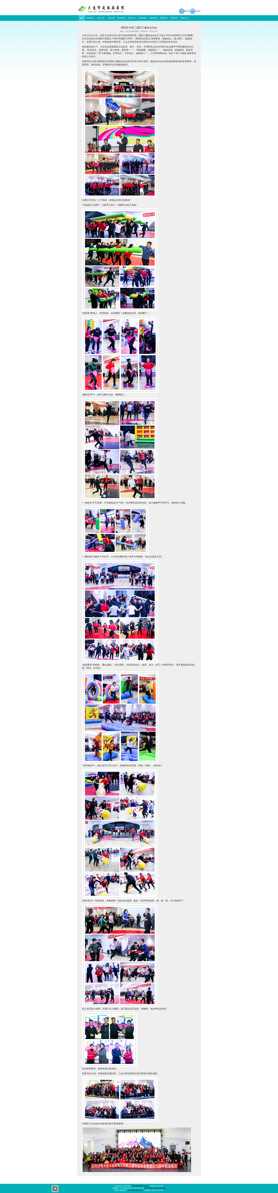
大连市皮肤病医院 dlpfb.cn (140, 1186)
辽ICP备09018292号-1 (135, 1190)
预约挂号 (187, 11)
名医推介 (198, 11)
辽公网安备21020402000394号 (155, 1188)
